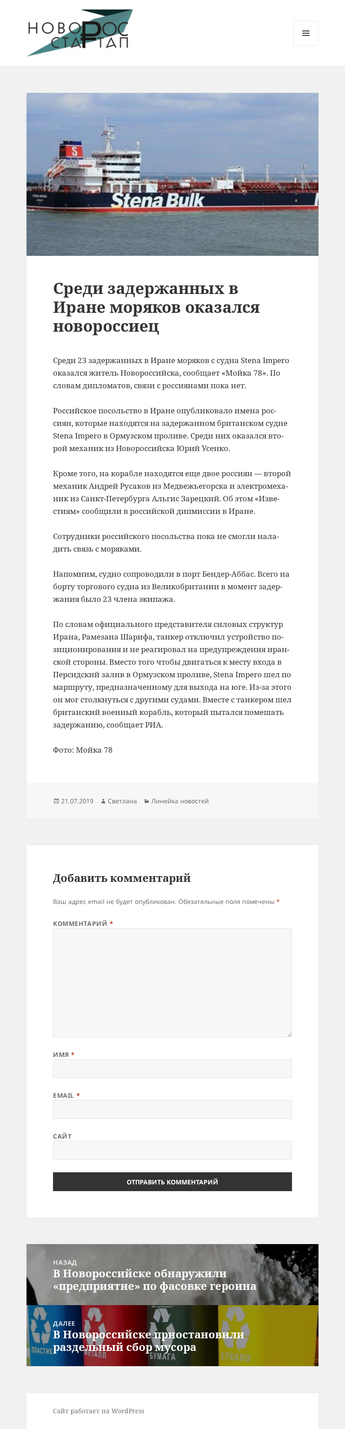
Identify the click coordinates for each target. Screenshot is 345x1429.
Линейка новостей (180, 801)
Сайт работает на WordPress (98, 1411)
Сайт (62, 1136)
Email (66, 1095)
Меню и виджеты (306, 45)
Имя (64, 1054)
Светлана (122, 801)
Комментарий (83, 923)
